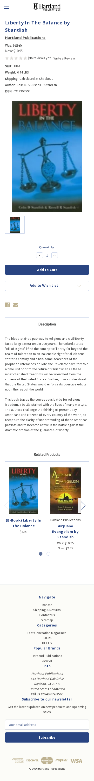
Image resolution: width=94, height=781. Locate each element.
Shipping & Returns (47, 610)
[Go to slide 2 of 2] (48, 554)
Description (47, 324)
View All (47, 661)
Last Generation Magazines (47, 633)
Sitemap (47, 620)
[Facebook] (7, 305)
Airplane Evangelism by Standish (65, 531)
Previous (6, 505)
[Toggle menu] (6, 6)
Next (83, 505)
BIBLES (47, 643)
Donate (47, 605)
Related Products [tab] (47, 454)
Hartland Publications (47, 656)
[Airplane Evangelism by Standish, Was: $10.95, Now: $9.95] (65, 490)
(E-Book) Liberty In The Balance (23, 523)
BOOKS (47, 638)
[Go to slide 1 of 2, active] (40, 554)
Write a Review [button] (64, 58)
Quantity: (47, 247)
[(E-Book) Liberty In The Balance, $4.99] (23, 490)
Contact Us (47, 615)
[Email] (15, 305)
